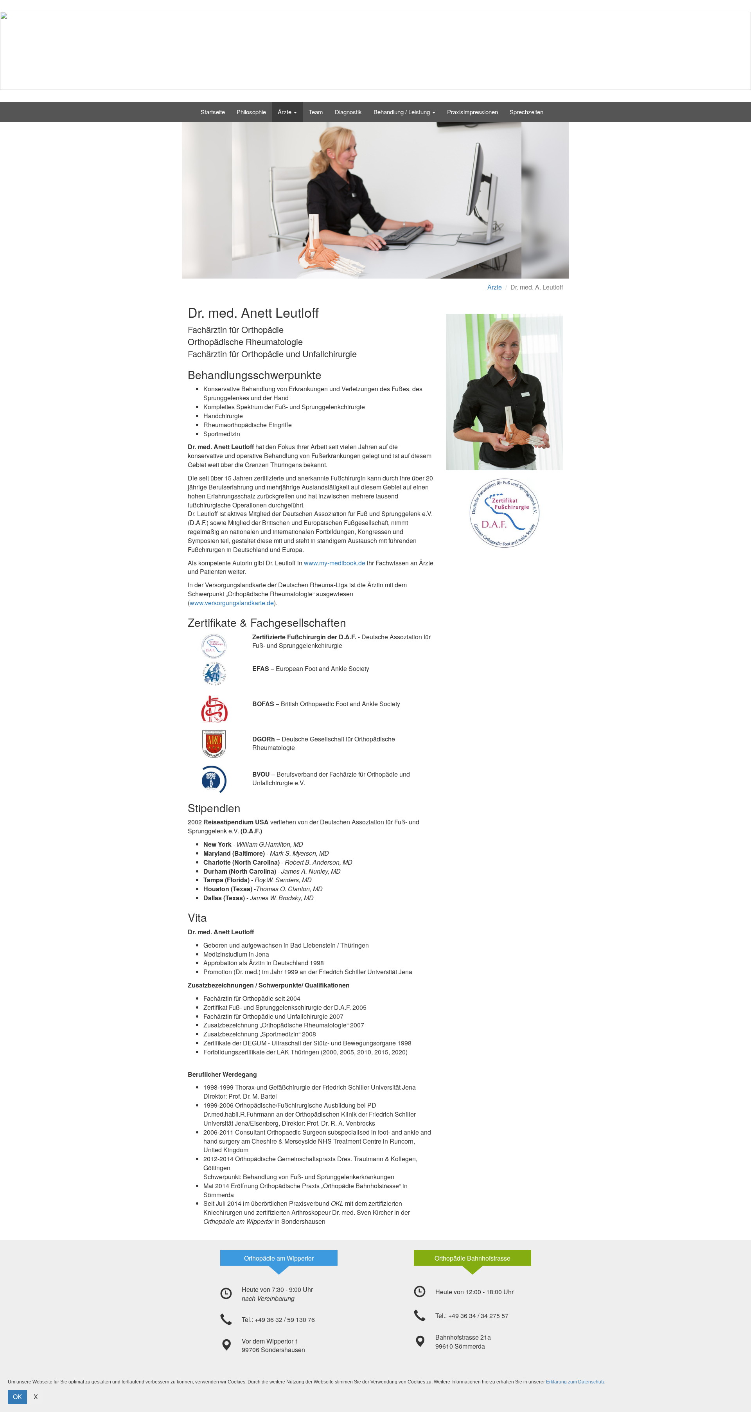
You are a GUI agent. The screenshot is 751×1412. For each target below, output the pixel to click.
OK (17, 1396)
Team (316, 112)
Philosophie (251, 112)
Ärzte (285, 112)
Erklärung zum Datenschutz (575, 1382)
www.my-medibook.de (334, 562)
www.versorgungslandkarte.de (232, 602)
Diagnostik (348, 112)
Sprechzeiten (526, 112)
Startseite (213, 112)
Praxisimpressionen (472, 112)
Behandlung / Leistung (402, 112)
